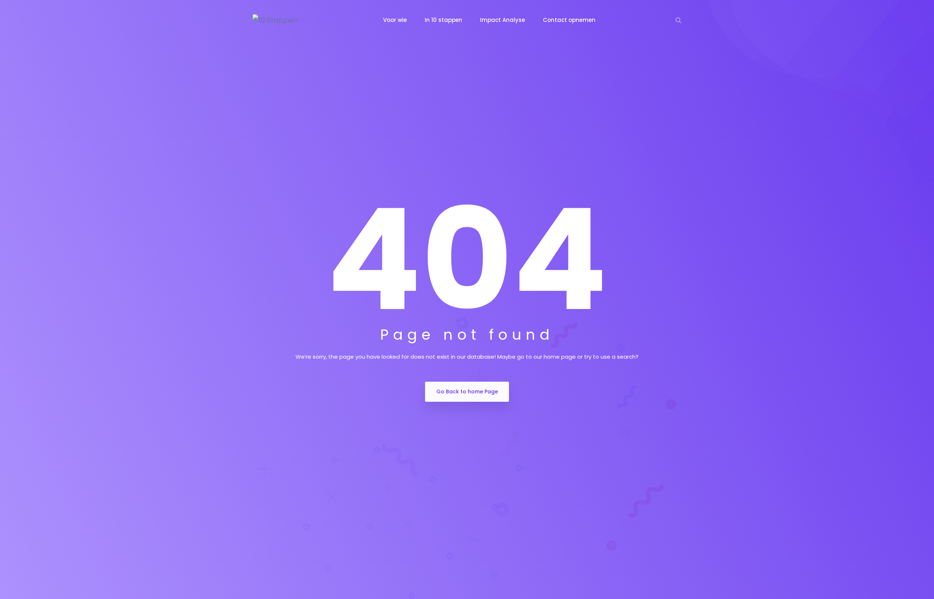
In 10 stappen (444, 20)
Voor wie (395, 20)
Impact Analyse (503, 20)
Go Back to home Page (467, 391)
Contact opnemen (570, 20)
